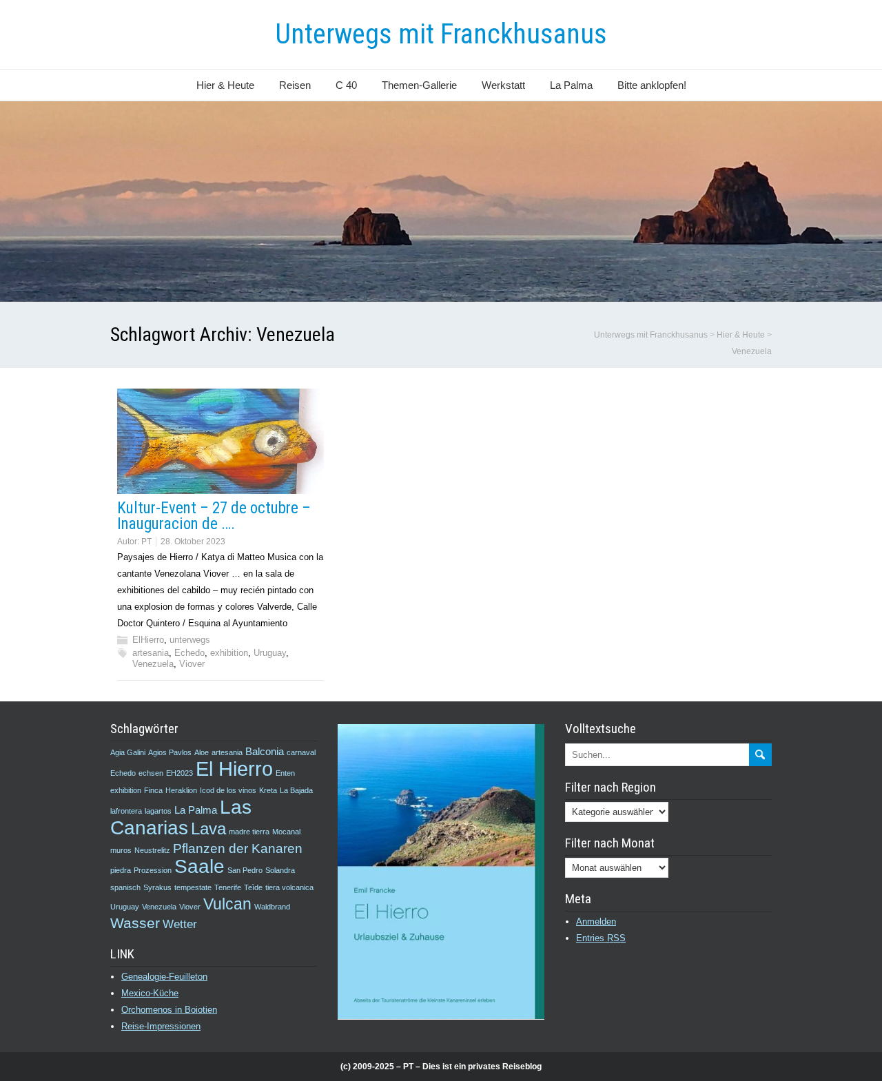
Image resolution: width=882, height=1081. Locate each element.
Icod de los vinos (228, 790)
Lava (208, 828)
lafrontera (126, 811)
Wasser (135, 923)
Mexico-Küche (149, 993)
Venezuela (153, 664)
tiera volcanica (289, 887)
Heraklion (181, 790)
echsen (151, 773)
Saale (199, 866)
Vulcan (227, 904)
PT (146, 541)
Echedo (189, 653)
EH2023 (179, 773)
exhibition (229, 653)
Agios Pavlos (170, 752)
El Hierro (234, 768)
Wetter (180, 924)
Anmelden (596, 921)
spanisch (125, 887)
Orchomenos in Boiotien (169, 1010)
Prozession (153, 870)
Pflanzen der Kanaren (237, 848)
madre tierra (249, 831)
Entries (601, 938)
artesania (150, 653)
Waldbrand (272, 907)
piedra (120, 870)
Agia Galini (127, 752)
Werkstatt (503, 85)
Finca (153, 790)
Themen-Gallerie (419, 85)
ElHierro (148, 640)
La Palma (571, 85)
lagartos (158, 811)
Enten (285, 773)
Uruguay (270, 653)
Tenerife (227, 887)
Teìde (253, 887)
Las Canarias (181, 817)
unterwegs (190, 640)
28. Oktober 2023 (193, 541)
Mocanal (286, 831)
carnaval (301, 752)
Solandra (280, 870)
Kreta (268, 790)
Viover (192, 664)
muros (121, 850)
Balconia (264, 751)
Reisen (295, 85)
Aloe (201, 752)
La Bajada (296, 790)
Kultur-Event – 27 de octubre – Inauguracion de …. (214, 516)
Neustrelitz (152, 850)
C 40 (346, 85)
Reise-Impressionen (161, 1026)
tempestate (193, 887)
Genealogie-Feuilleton (164, 976)
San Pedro (245, 870)
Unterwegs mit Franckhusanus (441, 34)
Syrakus (157, 887)
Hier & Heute (225, 85)
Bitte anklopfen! (651, 85)
